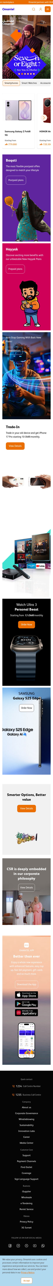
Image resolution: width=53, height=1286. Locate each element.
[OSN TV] (26, 553)
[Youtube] (35, 1246)
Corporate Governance (26, 1113)
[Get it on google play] (26, 1003)
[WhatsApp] (43, 1246)
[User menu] (41, 9)
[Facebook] (10, 1246)
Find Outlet (26, 1167)
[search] (34, 9)
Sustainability (27, 1125)
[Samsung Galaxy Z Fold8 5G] (18, 121)
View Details (14, 350)
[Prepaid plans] (26, 286)
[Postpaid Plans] (26, 198)
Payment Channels (26, 1161)
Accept (26, 1280)
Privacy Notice (27, 1272)
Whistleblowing (26, 1119)
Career (26, 1137)
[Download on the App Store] (26, 994)
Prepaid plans (15, 269)
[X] (26, 1246)
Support (27, 1155)
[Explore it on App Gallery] (26, 1012)
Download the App (26, 984)
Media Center (26, 1143)
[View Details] (26, 464)
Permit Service (26, 1209)
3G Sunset (26, 1227)
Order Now (26, 624)
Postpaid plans (16, 180)
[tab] (11, 83)
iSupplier (26, 1191)
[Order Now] (26, 642)
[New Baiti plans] (26, 375)
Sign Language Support (26, 1179)
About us (26, 1107)
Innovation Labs (26, 1131)
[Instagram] (18, 1246)
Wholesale (26, 1197)
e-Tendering (26, 1203)
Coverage (26, 1173)
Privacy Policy (26, 1221)
